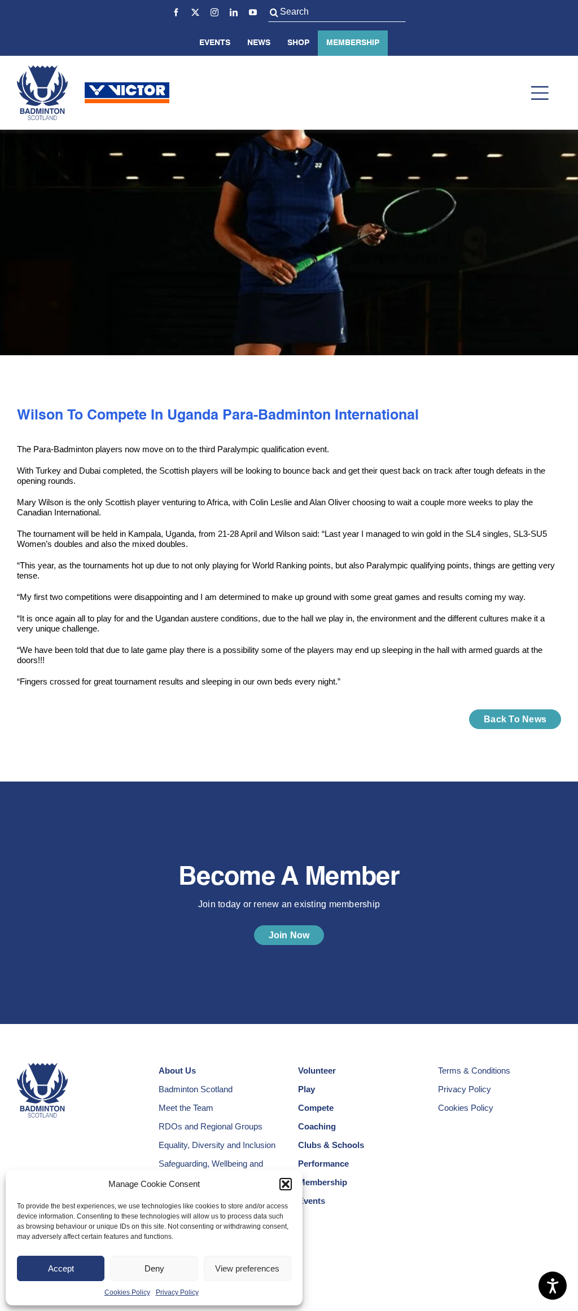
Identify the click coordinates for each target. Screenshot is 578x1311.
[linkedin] (234, 12)
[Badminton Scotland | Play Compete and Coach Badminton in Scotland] (42, 69)
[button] (285, 1184)
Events (214, 43)
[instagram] (214, 12)
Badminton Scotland (196, 1089)
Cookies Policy (127, 1292)
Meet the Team (186, 1108)
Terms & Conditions (474, 1070)
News (258, 43)
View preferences (247, 1268)
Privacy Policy (177, 1292)
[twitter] (195, 12)
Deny (154, 1268)
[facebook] (176, 12)
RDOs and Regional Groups (210, 1126)
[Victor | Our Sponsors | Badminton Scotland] (127, 86)
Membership (352, 43)
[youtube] (253, 12)
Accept (61, 1268)
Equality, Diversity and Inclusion (217, 1145)
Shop (298, 43)
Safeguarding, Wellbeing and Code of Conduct (211, 1168)
